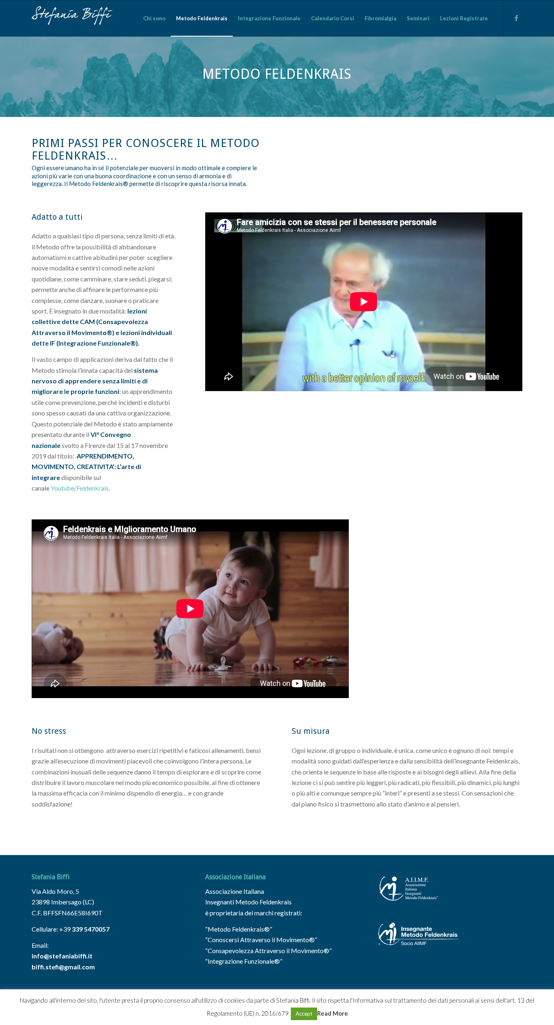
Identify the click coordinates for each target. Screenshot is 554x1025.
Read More (332, 1013)
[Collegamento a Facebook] (516, 18)
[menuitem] (154, 18)
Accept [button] (304, 1013)
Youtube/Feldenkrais (80, 488)
